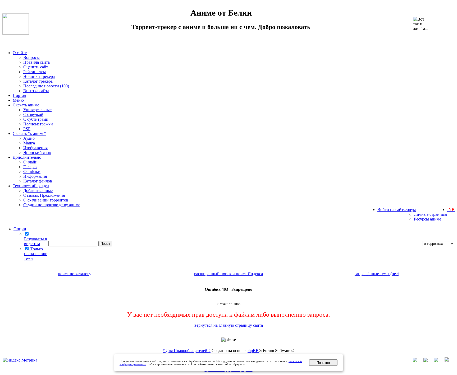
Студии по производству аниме (51, 205)
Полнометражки (38, 124)
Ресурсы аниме (427, 219)
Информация (35, 176)
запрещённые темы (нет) (377, 273)
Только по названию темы (35, 254)
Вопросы (31, 57)
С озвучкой (33, 114)
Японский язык (37, 152)
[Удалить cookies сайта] (417, 360)
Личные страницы (430, 214)
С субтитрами (35, 119)
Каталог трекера (38, 81)
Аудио (29, 138)
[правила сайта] (449, 360)
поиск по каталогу (74, 273)
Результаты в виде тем (35, 241)
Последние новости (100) (46, 86)
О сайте (20, 52)
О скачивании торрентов (45, 200)
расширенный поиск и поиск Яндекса (228, 273)
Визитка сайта (36, 90)
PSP (26, 128)
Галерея (30, 167)
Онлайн (30, 162)
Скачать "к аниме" (29, 133)
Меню (18, 100)
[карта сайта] (428, 360)
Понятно (323, 363)
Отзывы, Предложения (44, 195)
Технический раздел (31, 186)
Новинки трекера (39, 76)
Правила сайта (36, 62)
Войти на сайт (390, 209)
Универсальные (37, 109)
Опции (19, 229)
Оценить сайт (35, 67)
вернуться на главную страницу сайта (228, 325)
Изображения (35, 148)
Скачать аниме (26, 105)
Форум (409, 209)
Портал (19, 95)
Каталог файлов (37, 181)
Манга (29, 143)
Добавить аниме (38, 190)
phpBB (252, 350)
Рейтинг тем (34, 71)
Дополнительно (27, 157)
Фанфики (31, 171)
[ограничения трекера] (439, 360)
